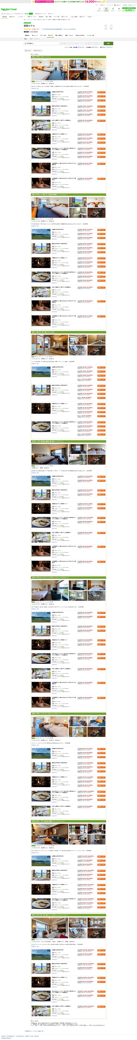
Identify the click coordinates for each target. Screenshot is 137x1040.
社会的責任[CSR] (20, 1036)
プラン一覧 (43, 35)
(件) (37, 29)
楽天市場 (125, 5)
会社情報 (3, 1036)
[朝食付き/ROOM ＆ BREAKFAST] (41, 110)
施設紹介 (27, 35)
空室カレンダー (101, 92)
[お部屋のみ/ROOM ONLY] (41, 96)
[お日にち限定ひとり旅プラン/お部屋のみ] (41, 125)
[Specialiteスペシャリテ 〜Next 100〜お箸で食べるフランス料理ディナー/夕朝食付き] (41, 153)
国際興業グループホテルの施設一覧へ (34, 1031)
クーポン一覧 (90, 35)
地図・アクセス (69, 35)
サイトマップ (110, 5)
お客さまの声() (80, 35)
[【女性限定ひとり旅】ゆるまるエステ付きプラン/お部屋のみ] (41, 168)
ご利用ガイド (102, 5)
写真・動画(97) (59, 35)
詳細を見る (54, 101)
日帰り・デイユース (35, 39)
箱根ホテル (29, 25)
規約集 (31, 1036)
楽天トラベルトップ (28, 19)
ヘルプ (96, 5)
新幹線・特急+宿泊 (107, 47)
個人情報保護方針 (10, 1036)
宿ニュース (35, 35)
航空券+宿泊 (81, 47)
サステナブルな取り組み (70, 29)
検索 (108, 43)
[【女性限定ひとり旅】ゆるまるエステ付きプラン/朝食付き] (41, 183)
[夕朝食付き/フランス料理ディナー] (41, 138)
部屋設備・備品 (35, 88)
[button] (49, 96)
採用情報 (27, 1036)
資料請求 (37, 1036)
